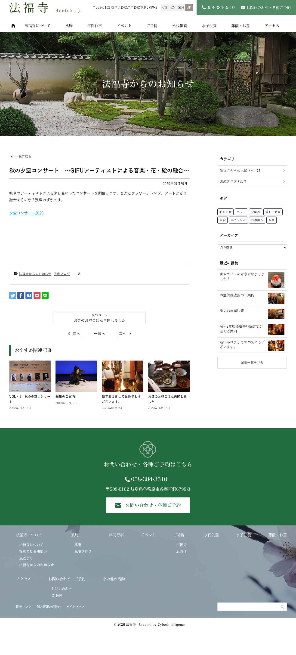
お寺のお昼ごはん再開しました (99, 321)
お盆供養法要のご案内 (237, 295)
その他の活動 (114, 579)
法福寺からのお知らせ (35, 274)
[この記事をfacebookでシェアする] (20, 295)
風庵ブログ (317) (233, 181)
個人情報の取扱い (49, 606)
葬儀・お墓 (240, 26)
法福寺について (37, 26)
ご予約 (56, 595)
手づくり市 (238, 220)
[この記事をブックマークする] (28, 295)
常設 (222, 220)
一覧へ (99, 334)
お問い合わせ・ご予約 (66, 579)
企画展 (255, 212)
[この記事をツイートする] (12, 295)
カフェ (241, 212)
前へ (76, 334)
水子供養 (209, 26)
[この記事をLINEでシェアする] (45, 295)
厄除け (181, 551)
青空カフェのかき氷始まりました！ (242, 276)
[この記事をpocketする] (37, 295)
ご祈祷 (151, 26)
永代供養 (179, 26)
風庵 (69, 26)
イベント (124, 26)
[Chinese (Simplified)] (165, 7)
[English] (173, 7)
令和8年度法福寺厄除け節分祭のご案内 (241, 329)
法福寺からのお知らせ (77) (241, 171)
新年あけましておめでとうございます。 (242, 344)
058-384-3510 (149, 479)
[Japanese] (189, 7)
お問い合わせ (61, 588)
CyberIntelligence (171, 624)
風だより (26, 558)
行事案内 (257, 220)
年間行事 (94, 26)
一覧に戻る (23, 156)
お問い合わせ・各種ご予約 (268, 7)
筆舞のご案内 (65, 396)
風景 (271, 220)
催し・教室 (273, 212)
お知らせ (225, 212)
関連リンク (23, 606)
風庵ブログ (62, 274)
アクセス (272, 26)
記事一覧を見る (252, 362)
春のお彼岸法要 (232, 311)
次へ (122, 334)
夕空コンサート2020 (26, 213)
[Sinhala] (181, 7)
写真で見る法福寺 (33, 551)
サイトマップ (75, 606)
